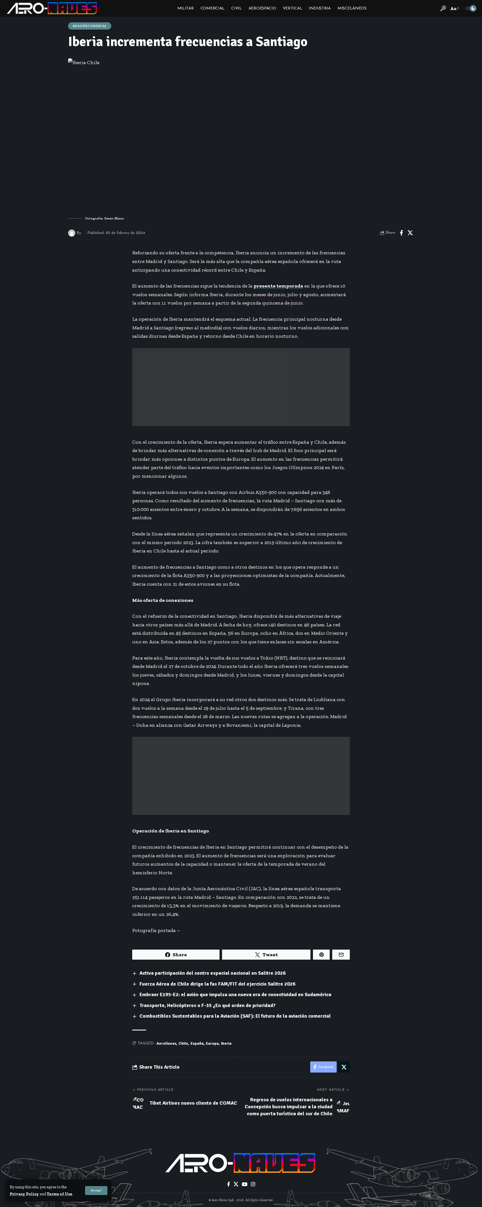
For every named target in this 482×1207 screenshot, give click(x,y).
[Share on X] (410, 232)
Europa (212, 1043)
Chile (183, 1043)
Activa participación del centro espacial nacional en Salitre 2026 (212, 973)
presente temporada (278, 286)
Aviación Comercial (90, 26)
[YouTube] (244, 1184)
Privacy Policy (24, 1193)
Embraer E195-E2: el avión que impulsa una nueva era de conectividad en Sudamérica (235, 994)
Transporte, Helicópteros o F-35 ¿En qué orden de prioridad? (207, 1005)
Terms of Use (59, 1193)
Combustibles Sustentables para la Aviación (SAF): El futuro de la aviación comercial (235, 1016)
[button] (96, 1190)
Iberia (226, 1043)
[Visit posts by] (71, 233)
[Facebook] (229, 1184)
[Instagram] (253, 1184)
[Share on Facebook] (401, 232)
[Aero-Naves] (52, 8)
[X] (236, 1184)
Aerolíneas (166, 1043)
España (197, 1043)
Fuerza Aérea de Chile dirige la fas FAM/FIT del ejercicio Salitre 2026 (217, 984)
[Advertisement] (241, 387)
